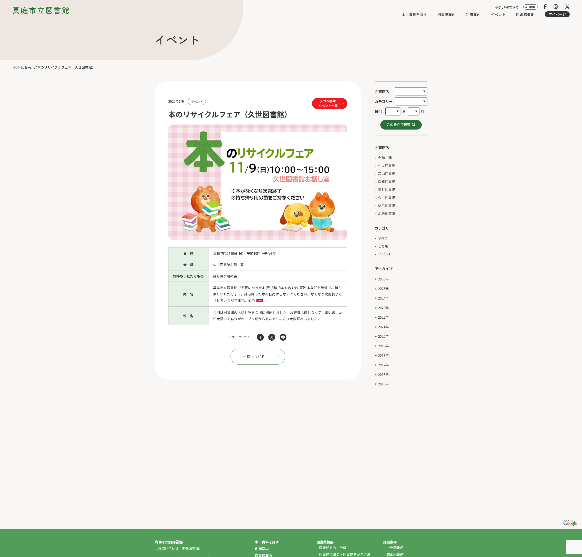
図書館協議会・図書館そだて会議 (344, 554)
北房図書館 (386, 213)
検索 (532, 7)
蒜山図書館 (386, 173)
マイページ (557, 14)
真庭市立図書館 (41, 10)
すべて (383, 238)
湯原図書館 (386, 181)
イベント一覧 (328, 103)
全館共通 (385, 157)
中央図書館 (386, 165)
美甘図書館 (386, 189)
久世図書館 (386, 197)
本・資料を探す (414, 14)
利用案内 (473, 14)
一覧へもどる (254, 356)
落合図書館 (386, 205)
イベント (498, 14)
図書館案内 (447, 14)
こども (383, 246)
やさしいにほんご (507, 7)
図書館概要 (525, 14)
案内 (251, 300)
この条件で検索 (399, 124)
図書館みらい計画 (332, 547)
